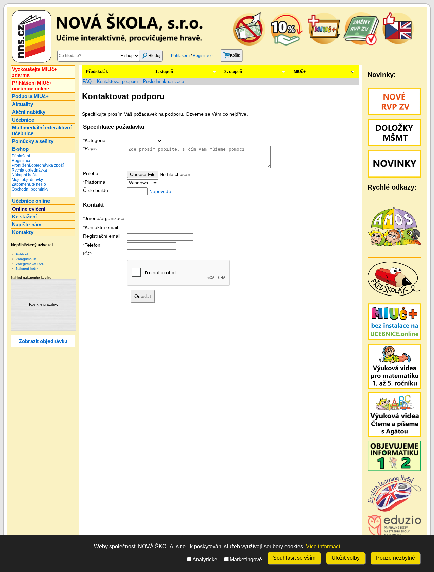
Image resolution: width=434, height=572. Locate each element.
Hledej (154, 55)
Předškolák (97, 71)
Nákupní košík (25, 175)
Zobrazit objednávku (43, 341)
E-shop (20, 149)
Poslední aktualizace (163, 81)
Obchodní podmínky (30, 189)
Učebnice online (31, 201)
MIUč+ (300, 71)
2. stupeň (233, 71)
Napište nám (26, 224)
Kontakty (22, 232)
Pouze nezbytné (395, 558)
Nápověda (160, 191)
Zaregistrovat (26, 259)
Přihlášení (180, 55)
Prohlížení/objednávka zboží (38, 165)
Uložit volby (346, 558)
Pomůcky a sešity (32, 141)
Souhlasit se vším (294, 558)
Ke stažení (24, 216)
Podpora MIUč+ (30, 96)
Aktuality (22, 104)
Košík (235, 55)
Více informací (323, 546)
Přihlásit (22, 254)
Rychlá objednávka (29, 170)
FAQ (87, 81)
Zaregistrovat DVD (30, 264)
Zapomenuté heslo (29, 184)
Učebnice (23, 120)
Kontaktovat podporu (117, 81)
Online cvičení (28, 209)
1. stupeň (164, 71)
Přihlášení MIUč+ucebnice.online (32, 85)
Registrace (203, 55)
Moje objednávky (27, 179)
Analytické (204, 559)
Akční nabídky (28, 112)
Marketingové (246, 559)
